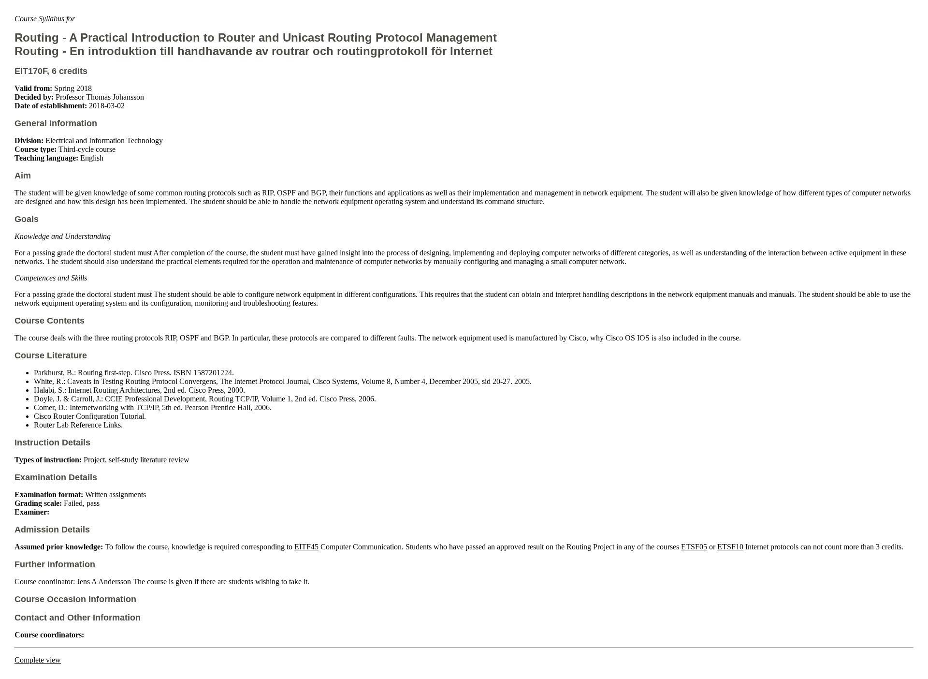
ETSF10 (730, 547)
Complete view (37, 660)
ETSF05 (694, 547)
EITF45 (306, 547)
